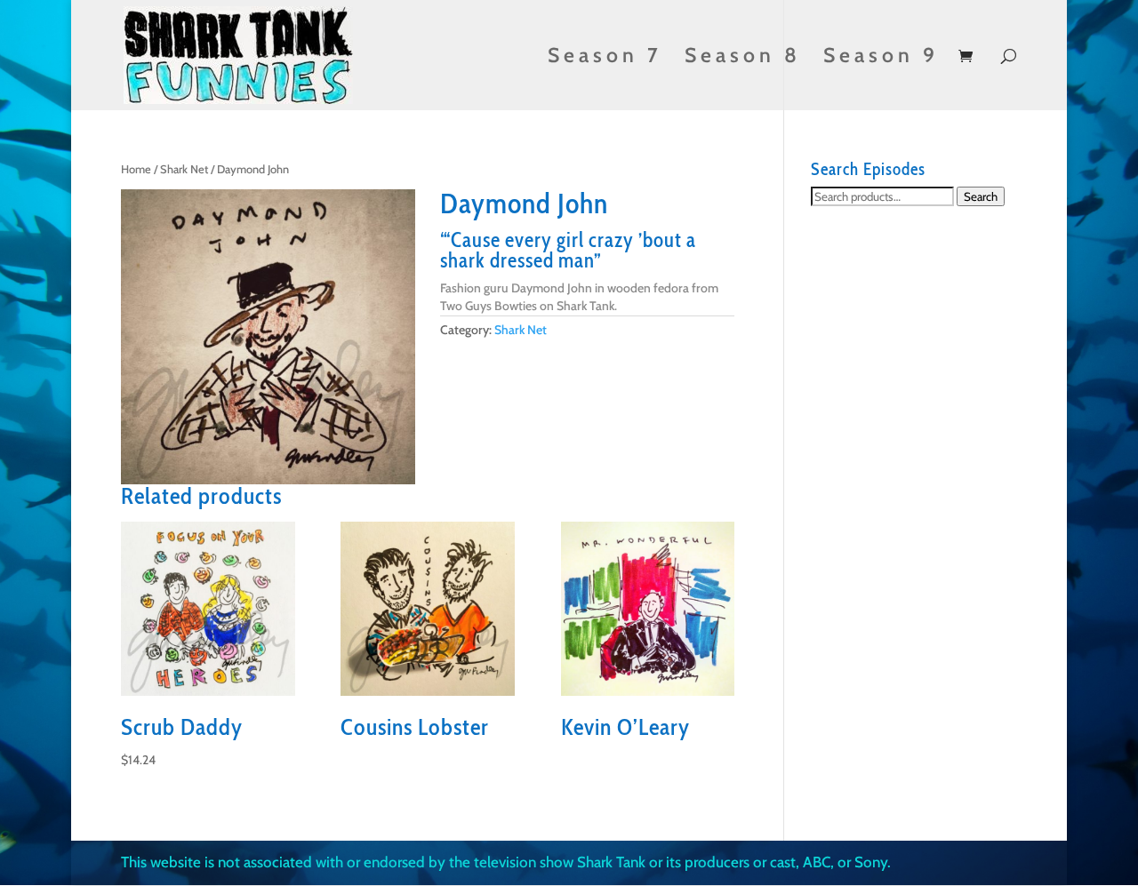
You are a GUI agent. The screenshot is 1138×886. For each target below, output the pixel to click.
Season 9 (881, 58)
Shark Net (184, 169)
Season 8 (743, 58)
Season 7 (605, 58)
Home (136, 169)
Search (981, 196)
